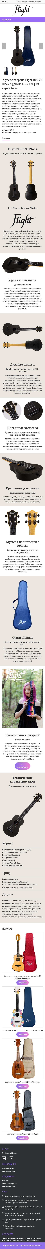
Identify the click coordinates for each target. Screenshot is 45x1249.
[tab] (6, 138)
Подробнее (22, 983)
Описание (6, 138)
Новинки (22, 133)
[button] (6, 20)
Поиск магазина (8, 1168)
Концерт (15, 133)
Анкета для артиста (9, 1183)
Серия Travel (31, 133)
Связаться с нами (8, 1171)
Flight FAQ (5, 1180)
